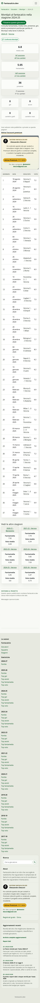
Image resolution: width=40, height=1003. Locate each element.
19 (4, 349)
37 (4, 513)
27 (4, 430)
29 (4, 446)
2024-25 (4, 34)
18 (4, 339)
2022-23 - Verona (10, 549)
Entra (19, 917)
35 (4, 493)
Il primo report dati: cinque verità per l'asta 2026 (19, 977)
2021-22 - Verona (30, 528)
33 (4, 476)
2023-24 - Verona (30, 549)
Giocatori (14, 9)
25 (4, 410)
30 (4, 454)
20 (4, 359)
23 (4, 389)
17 (4, 329)
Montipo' (22, 9)
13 (4, 289)
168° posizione (20, 73)
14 (4, 299)
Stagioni (4, 653)
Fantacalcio (5, 9)
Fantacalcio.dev (20, 997)
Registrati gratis (9, 917)
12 (4, 279)
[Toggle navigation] (36, 3)
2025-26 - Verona (30, 567)
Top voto (4, 685)
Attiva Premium (14, 160)
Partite (3, 664)
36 (4, 503)
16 (4, 319)
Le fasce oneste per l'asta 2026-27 (15, 949)
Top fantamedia (7, 682)
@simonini (26, 164)
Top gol (4, 676)
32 (4, 469)
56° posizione (20, 55)
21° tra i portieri (20, 76)
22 (4, 379)
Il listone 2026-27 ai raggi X (13, 963)
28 (4, 438)
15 (4, 309)
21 (4, 369)
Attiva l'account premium (11, 133)
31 (4, 461)
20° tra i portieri (20, 58)
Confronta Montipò (11, 39)
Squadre (4, 650)
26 (4, 420)
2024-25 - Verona (10, 567)
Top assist (5, 679)
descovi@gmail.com (20, 166)
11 (4, 269)
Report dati (7, 941)
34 (4, 484)
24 (4, 399)
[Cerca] (35, 862)
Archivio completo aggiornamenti (14, 937)
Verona (11, 34)
